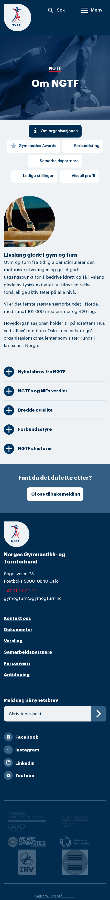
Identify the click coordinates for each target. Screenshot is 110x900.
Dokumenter (18, 629)
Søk (56, 10)
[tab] (55, 131)
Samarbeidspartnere (28, 652)
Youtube (24, 775)
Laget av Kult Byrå (48, 896)
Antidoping (17, 675)
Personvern (17, 663)
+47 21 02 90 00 (20, 591)
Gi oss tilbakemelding (55, 494)
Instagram (27, 750)
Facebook (26, 737)
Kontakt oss (17, 618)
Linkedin (25, 763)
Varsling (13, 641)
